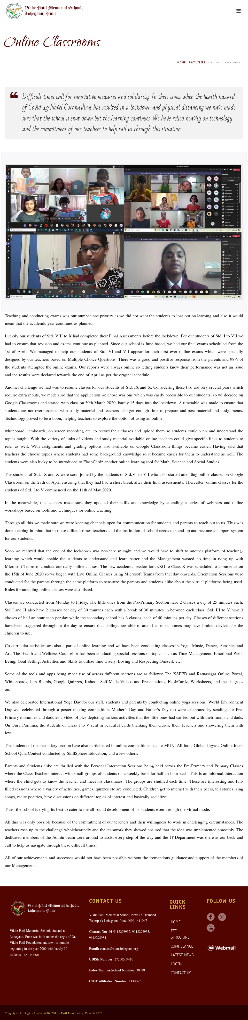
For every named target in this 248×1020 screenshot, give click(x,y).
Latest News (182, 955)
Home (181, 62)
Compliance (182, 946)
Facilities (197, 62)
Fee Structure (180, 934)
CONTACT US (181, 973)
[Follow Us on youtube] (211, 928)
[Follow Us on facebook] (211, 917)
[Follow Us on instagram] (222, 917)
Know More (31, 955)
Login (176, 964)
